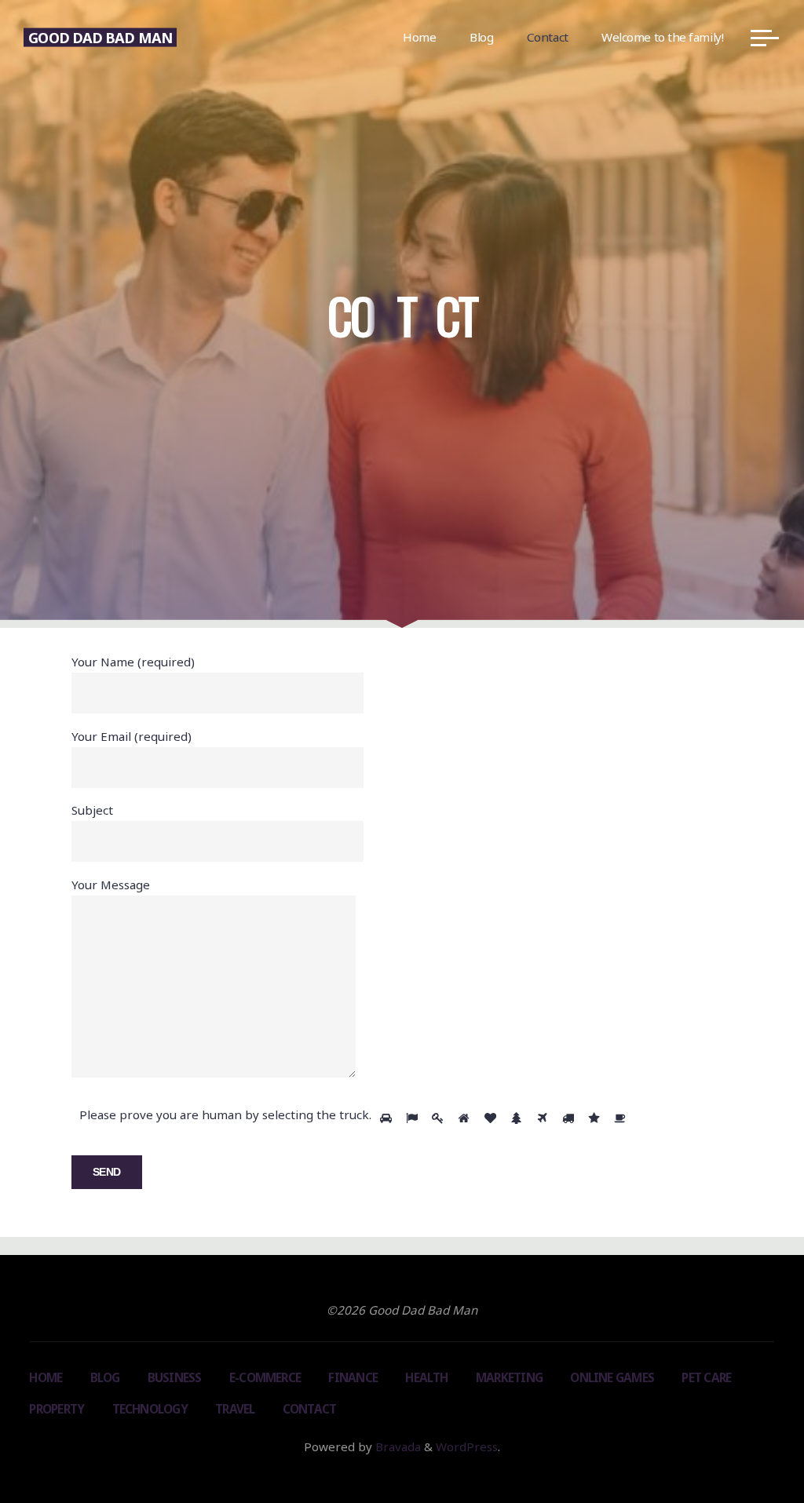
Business (175, 1377)
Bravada (396, 1446)
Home (45, 1377)
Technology (150, 1409)
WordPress (467, 1446)
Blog (105, 1377)
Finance (353, 1377)
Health (426, 1377)
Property (56, 1409)
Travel (234, 1409)
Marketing (509, 1377)
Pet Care (706, 1377)
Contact (310, 1409)
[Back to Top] (742, 1441)
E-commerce (265, 1377)
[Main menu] (765, 38)
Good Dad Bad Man (99, 36)
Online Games (612, 1377)
